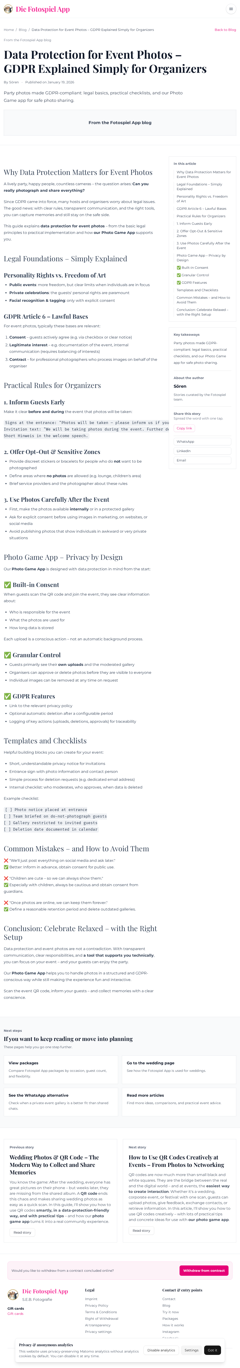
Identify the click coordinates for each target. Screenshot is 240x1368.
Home (9, 30)
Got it (212, 1350)
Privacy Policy (96, 1305)
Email (181, 460)
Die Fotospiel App (45, 1291)
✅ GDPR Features (192, 282)
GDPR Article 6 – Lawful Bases (201, 208)
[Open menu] (231, 9)
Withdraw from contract (204, 1270)
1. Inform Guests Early (194, 223)
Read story (22, 1232)
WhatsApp (185, 441)
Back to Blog (225, 30)
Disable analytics (161, 1350)
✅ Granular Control (193, 275)
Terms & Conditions (101, 1312)
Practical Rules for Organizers (201, 216)
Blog (23, 30)
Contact (169, 1299)
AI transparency (98, 1325)
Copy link (184, 428)
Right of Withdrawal (101, 1318)
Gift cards (15, 1314)
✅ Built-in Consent (192, 267)
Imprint (91, 1299)
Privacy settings (98, 1332)
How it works (173, 1325)
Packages (170, 1318)
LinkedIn (184, 451)
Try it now (170, 1312)
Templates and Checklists (197, 290)
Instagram (170, 1332)
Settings (192, 1350)
